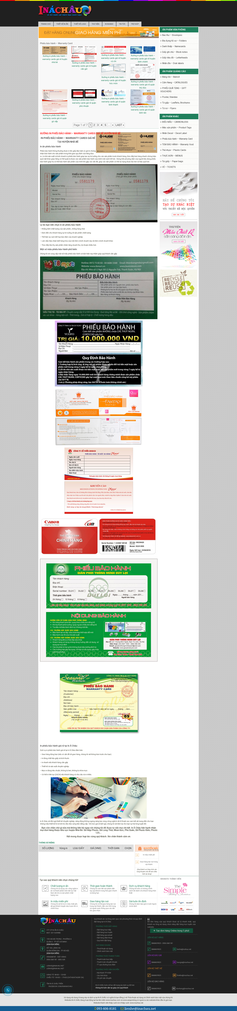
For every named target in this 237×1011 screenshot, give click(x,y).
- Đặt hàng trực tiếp (103, 930)
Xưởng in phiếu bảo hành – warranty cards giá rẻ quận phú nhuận (84, 103)
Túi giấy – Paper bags (172, 161)
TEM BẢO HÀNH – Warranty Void (178, 144)
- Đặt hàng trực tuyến (104, 932)
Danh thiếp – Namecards (174, 46)
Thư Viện (95, 24)
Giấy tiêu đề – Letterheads (175, 57)
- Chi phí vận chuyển (104, 978)
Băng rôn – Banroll (171, 77)
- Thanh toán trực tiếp (104, 959)
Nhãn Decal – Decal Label (174, 133)
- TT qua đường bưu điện (105, 965)
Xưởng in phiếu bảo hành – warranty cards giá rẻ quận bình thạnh (113, 101)
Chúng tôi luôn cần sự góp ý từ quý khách (111, 988)
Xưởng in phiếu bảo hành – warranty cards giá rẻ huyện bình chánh (142, 58)
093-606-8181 (106, 1008)
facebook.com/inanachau (60, 986)
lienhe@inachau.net (140, 1008)
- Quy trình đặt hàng (103, 940)
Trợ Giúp (135, 24)
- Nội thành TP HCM (103, 973)
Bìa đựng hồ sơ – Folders (174, 40)
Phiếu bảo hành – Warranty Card (177, 139)
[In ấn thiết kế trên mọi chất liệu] (65, 11)
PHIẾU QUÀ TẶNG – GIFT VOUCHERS (173, 90)
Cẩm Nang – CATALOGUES (174, 82)
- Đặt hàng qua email (104, 935)
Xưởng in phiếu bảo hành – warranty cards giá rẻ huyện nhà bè (54, 59)
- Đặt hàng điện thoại (104, 938)
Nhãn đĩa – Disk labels (173, 63)
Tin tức (122, 24)
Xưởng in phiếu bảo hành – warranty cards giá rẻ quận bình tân (143, 109)
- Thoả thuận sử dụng (104, 949)
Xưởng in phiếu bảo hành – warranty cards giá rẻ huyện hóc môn (113, 80)
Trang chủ (46, 24)
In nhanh (109, 24)
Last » (119, 125)
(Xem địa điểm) (52, 944)
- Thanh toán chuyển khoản (106, 962)
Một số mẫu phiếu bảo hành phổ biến (58, 249)
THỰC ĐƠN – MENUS (172, 155)
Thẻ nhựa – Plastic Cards (174, 150)
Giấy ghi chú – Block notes (174, 52)
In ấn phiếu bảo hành (50, 146)
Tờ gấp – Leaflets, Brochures (176, 102)
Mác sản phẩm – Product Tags (176, 127)
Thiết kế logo (80, 24)
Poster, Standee (169, 97)
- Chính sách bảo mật (104, 951)
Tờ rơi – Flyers (169, 108)
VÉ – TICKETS (169, 167)
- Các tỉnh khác (102, 975)
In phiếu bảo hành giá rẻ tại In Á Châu (58, 745)
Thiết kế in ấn (62, 24)
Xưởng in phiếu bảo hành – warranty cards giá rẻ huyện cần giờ (84, 66)
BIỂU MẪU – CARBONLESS (175, 122)
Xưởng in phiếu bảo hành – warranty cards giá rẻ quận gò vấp (55, 118)
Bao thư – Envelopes (172, 35)
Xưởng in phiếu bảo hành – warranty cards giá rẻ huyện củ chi (113, 58)
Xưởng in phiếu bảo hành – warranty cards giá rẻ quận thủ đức (143, 84)
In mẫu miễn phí (149, 855)
